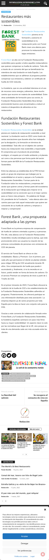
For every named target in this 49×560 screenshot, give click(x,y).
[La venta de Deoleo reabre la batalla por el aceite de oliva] (8, 438)
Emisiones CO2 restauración (20, 373)
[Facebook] (4, 355)
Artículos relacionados (18, 429)
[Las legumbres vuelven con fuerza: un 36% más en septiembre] (24, 437)
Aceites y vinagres (7, 443)
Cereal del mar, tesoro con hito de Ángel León (21, 475)
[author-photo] (24, 413)
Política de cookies (21, 556)
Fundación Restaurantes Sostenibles (16, 130)
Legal (32, 556)
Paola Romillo (6, 470)
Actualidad (10, 9)
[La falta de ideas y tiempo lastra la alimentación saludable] (40, 438)
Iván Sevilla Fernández (9, 479)
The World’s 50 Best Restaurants (15, 466)
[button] (45, 509)
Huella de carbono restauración (13, 381)
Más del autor (35, 429)
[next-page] (26, 454)
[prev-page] (23, 454)
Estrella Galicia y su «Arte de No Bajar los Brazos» (23, 484)
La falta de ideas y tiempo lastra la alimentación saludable (39, 447)
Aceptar (24, 536)
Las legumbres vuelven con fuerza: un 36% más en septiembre (24, 445)
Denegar (24, 543)
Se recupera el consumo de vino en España (38, 398)
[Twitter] (9, 355)
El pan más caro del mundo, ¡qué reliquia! (19, 493)
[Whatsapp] (14, 355)
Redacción (7, 25)
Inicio (3, 9)
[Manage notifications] (43, 554)
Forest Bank (6, 60)
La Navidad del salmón (8, 396)
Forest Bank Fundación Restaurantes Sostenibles (19, 376)
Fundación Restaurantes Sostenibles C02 (16, 378)
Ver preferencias (24, 551)
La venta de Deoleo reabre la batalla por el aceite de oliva (8, 446)
